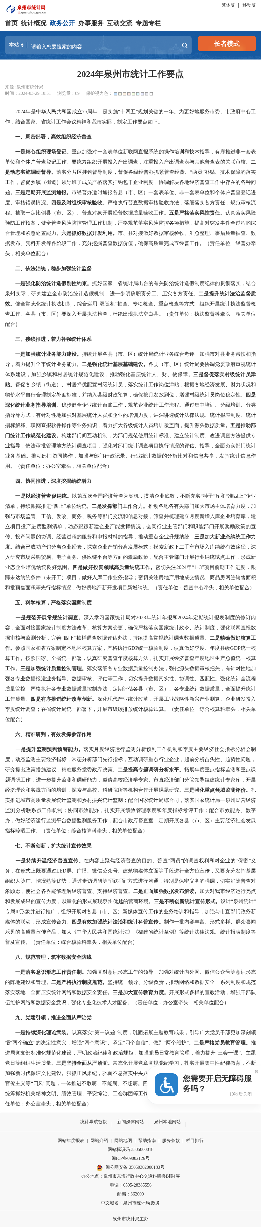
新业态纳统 (227, 536)
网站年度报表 (71, 1140)
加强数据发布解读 (173, 891)
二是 (87, 364)
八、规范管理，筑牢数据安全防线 (53, 957)
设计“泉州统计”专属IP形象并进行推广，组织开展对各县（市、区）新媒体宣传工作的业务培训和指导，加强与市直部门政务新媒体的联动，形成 (130, 911)
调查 (92, 638)
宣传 (51, 921)
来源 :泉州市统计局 (24, 87)
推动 (246, 425)
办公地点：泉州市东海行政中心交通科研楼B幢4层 (130, 1176)
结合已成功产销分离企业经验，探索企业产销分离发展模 (79, 547)
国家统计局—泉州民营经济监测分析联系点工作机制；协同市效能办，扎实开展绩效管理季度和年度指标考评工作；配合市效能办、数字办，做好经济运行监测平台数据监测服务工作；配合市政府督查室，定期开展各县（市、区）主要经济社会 (130, 810)
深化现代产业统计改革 (123, 699)
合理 (41, 394)
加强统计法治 (107, 921)
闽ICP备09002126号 (130, 1158)
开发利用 (102, 233)
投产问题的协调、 (35, 536)
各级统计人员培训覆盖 (148, 425)
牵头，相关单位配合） (229, 587)
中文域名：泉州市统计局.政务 (130, 1203)
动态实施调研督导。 (33, 172)
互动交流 (119, 22)
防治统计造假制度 (184, 283)
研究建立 (41, 293)
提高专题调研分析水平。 (156, 769)
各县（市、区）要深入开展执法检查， (68, 314)
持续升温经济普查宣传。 (55, 860)
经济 (36, 496)
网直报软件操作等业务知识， (69, 425)
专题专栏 (148, 22)
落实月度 (93, 749)
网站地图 (123, 1140)
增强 (184, 394)
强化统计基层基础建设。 (120, 364)
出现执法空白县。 (143, 314)
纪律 (210, 283)
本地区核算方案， (87, 648)
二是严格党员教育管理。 (222, 1042)
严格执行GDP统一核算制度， (140, 648)
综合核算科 (212, 709)
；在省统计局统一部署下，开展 (72, 709)
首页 (11, 22)
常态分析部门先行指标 (97, 759)
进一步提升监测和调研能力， (69, 779)
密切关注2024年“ (174, 567)
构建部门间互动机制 (84, 435)
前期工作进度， (233, 567)
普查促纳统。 (56, 496)
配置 (92, 384)
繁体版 (228, 5)
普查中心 (193, 587)
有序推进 (225, 151)
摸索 (158, 547)
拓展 (189, 769)
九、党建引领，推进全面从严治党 (53, 1017)
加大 (210, 536)
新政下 (171, 547)
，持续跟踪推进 (33, 506)
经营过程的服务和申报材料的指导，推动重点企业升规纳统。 (125, 536)
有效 (87, 921)
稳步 (66, 405)
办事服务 (91, 22)
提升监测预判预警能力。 (55, 749)
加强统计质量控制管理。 (59, 668)
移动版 (249, 5)
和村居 (60, 374)
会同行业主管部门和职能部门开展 (185, 526)
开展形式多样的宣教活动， (199, 992)
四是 (251, 394)
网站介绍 (99, 1140)
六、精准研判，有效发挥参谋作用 (53, 734)
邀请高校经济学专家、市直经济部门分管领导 (153, 779)
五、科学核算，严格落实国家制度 (53, 602)
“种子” (208, 496)
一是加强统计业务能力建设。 (48, 354)
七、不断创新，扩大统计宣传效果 (53, 845)
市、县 (125, 233)
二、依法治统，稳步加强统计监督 (53, 268)
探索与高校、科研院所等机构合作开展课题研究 (125, 790)
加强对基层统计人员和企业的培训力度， (107, 415)
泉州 (10, 293)
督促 (20, 384)
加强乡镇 (41, 374)
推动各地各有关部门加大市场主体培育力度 (197, 506)
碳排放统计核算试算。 (143, 709)
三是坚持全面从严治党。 (84, 1063)
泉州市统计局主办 (130, 1218)
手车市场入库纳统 (204, 547)
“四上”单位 (63, 506)
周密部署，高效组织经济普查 (58, 136)
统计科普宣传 (143, 921)
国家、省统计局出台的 (128, 283)
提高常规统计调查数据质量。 (176, 638)
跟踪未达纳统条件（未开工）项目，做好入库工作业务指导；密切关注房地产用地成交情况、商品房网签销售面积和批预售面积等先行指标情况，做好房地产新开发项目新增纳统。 (130, 577)
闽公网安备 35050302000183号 (135, 1167)
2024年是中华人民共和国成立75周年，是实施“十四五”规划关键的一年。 (97, 111)
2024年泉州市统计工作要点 (130, 74)
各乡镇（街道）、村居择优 (56, 384)
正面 (148, 891)
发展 (251, 820)
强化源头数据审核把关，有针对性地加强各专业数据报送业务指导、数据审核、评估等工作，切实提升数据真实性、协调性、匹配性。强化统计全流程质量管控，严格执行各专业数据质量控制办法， (130, 678)
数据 (87, 233)
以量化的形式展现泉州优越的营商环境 (105, 901)
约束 (82, 283)
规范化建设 (43, 435)
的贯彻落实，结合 (235, 283)
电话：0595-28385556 (131, 1185)
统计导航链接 (93, 1121)
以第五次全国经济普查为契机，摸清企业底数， (126, 496)
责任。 (217, 212)
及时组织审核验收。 (84, 202)
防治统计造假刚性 (56, 283)
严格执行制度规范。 (84, 982)
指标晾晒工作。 (23, 830)
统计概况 (33, 22)
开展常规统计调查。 (60, 617)
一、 (20, 136)
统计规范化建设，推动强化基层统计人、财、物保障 (128, 374)
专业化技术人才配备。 (106, 1002)
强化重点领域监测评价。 (222, 790)
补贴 (210, 172)
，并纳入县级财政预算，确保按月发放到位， (128, 394)
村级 (230, 374)
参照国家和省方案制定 (40, 648)
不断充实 (190, 496)
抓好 (77, 233)
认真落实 (235, 212)
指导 (205, 151)
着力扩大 (112, 425)
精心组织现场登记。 (48, 151)
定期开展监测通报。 (48, 192)
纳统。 (84, 506)
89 (77, 93)
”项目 (208, 567)
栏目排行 (195, 1140)
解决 (174, 182)
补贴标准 (66, 394)
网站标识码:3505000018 (130, 1149)
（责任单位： (168, 587)
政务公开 (62, 22)
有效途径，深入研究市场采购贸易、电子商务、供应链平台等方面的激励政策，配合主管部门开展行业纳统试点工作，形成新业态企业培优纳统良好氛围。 (130, 557)
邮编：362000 (130, 1194)
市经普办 (82, 192)
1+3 (198, 567)
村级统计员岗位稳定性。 (217, 394)
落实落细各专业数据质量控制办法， (128, 668)
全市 (57, 293)
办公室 (170, 1002)
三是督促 (203, 374)
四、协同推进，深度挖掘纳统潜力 (53, 481)
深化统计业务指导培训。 (33, 405)
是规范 (28, 617)
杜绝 (118, 314)
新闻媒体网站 (130, 1121)
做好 (235, 638)
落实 (219, 374)
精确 (225, 638)
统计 (240, 374)
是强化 (28, 283)
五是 (235, 425)
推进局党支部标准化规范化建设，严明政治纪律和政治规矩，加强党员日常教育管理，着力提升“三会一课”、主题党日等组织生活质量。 (130, 1053)
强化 (76, 1002)
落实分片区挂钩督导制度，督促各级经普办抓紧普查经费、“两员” (130, 172)
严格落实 (189, 212)
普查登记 (46, 162)
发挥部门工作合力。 (125, 506)
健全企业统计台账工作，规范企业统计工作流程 (125, 405)
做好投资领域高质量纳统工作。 (119, 567)
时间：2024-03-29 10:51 (28, 93)
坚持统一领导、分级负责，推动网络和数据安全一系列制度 (174, 982)
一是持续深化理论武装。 (43, 1032)
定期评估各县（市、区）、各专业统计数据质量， (169, 688)
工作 (61, 162)
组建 (210, 779)
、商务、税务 (82, 516)
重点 (77, 151)
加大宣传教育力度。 (146, 992)
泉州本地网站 (167, 1121)
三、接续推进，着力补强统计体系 (53, 339)
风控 (205, 212)
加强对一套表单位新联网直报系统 (120, 151)
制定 (51, 394)
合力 (61, 921)
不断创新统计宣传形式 (189, 901)
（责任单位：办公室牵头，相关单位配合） (63, 466)
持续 (138, 638)
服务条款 (171, 1140)
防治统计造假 (78, 293)
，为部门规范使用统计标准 (138, 435)
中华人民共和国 (95, 932)
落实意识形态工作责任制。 (56, 972)
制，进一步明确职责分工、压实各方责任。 (149, 293)
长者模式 (227, 43)
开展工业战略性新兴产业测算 (186, 699)
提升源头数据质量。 (207, 425)
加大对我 (210, 891)
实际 (21, 293)
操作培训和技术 (182, 151)
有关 (158, 283)
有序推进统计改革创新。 (69, 699)
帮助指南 (147, 1140)
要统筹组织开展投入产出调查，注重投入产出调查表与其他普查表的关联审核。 (161, 162)
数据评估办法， (115, 638)
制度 (210, 627)
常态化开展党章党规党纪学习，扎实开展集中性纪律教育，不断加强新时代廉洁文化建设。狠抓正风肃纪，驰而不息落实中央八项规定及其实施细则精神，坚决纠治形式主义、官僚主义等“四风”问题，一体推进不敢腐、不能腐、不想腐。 (130, 1073)
